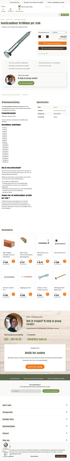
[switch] (5, 454)
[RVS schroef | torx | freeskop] (43, 241)
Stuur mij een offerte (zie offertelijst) (53, 48)
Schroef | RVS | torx (59, 252)
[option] (17, 44)
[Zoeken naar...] (63, 6)
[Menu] (9, 443)
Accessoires (25, 94)
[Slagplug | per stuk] (26, 276)
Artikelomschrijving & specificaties (11, 94)
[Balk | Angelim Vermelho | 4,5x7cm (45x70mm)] (9, 241)
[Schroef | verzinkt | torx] (9, 276)
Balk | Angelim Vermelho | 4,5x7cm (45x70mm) (9, 255)
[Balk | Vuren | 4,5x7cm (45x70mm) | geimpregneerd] (26, 241)
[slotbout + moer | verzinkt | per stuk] (43, 276)
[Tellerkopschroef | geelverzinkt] (60, 276)
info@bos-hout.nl (37, 339)
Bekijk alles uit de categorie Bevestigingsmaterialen (14, 27)
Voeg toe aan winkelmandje (54, 43)
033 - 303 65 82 (13, 339)
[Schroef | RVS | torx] (60, 241)
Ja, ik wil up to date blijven (51, 391)
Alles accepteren (60, 456)
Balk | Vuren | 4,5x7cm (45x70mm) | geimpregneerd (26, 255)
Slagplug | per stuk (25, 287)
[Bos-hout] (25, 6)
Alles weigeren (34, 456)
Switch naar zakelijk (35, 367)
